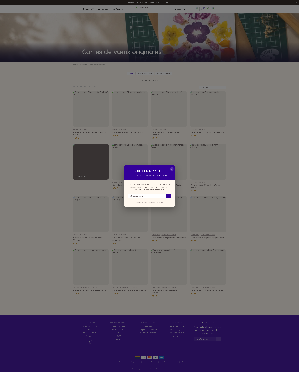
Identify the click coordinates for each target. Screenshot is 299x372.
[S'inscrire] (168, 196)
